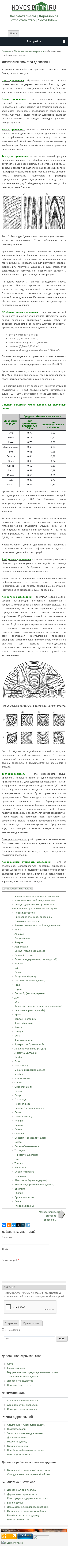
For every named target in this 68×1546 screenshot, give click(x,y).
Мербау (18, 1074)
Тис (16, 1159)
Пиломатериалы (16, 1428)
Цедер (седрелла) (24, 1171)
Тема (5, 1248)
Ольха (18, 1082)
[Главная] (34, 10)
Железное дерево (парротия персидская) (38, 1006)
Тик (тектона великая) (26, 1154)
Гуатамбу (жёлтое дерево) (29, 993)
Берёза (18, 963)
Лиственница (21, 1065)
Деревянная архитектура (21, 1489)
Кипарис (19, 1031)
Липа (17, 1061)
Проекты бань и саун (19, 1385)
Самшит (19, 1125)
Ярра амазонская (24, 1197)
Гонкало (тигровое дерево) (29, 980)
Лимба (18, 1057)
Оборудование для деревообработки (28, 1474)
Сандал (18, 1129)
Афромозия (21, 946)
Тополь (18, 1163)
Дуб (16, 997)
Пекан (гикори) (22, 1103)
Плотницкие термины (19, 1454)
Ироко (17, 1014)
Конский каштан (23, 1040)
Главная (6, 51)
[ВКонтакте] (4, 1225)
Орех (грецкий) (23, 1086)
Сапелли (19, 1133)
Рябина (18, 1120)
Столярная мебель (18, 1446)
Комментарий (10, 1260)
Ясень (17, 1201)
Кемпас (18, 1027)
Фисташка (20, 1167)
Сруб (10, 1363)
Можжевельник (23, 1078)
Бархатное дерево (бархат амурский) (35, 959)
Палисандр (20, 1099)
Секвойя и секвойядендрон (30, 1137)
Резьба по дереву (17, 1441)
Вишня (18, 972)
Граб (17, 984)
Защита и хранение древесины (25, 1433)
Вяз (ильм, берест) (25, 976)
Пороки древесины (25, 912)
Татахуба (19, 1150)
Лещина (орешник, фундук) (30, 1048)
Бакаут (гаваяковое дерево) (30, 950)
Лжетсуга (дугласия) (25, 1052)
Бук (16, 967)
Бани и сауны (15, 1502)
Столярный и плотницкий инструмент (28, 1470)
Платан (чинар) (23, 1116)
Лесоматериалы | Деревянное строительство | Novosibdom (34, 18)
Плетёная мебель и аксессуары (25, 1450)
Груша (18, 989)
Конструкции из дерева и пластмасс (27, 1498)
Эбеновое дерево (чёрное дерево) (34, 1184)
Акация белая (22, 938)
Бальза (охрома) (23, 955)
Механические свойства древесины (34, 900)
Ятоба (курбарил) (24, 1205)
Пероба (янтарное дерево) (29, 1108)
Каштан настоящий (25, 1018)
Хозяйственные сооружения (23, 1376)
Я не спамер (12, 1329)
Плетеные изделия (18, 1519)
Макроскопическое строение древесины (37, 896)
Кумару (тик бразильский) (29, 1044)
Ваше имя (7, 1237)
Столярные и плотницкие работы (26, 1424)
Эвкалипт (19, 1188)
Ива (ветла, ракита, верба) (29, 1010)
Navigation (34, 41)
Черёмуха (20, 1176)
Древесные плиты (17, 1437)
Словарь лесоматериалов (22, 1409)
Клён (17, 1035)
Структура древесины (26, 921)
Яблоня (18, 1192)
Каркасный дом (16, 1368)
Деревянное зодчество (20, 1380)
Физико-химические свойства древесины (37, 925)
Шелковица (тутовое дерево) (30, 1180)
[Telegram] (28, 1225)
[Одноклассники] (9, 1225)
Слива (18, 1141)
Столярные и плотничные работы (26, 1511)
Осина (18, 1091)
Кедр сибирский (23, 1023)
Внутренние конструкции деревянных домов (32, 1372)
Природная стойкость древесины (33, 916)
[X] (18, 1225)
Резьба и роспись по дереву (23, 1515)
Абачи (17, 929)
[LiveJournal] (23, 1225)
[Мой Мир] (14, 1225)
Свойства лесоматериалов (29, 51)
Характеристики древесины (23, 1404)
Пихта (17, 1112)
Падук (17, 1095)
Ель (16, 1001)
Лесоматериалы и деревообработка (27, 1506)
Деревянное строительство (22, 1494)
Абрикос (19, 934)
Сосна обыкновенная (26, 1146)
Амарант (19, 942)
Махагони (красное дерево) (30, 1069)
